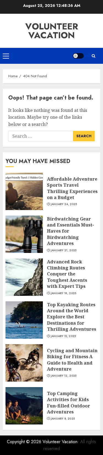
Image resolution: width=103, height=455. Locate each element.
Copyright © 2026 (25, 442)
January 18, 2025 (63, 293)
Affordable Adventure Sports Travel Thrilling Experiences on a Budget (72, 188)
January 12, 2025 (64, 376)
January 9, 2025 (63, 419)
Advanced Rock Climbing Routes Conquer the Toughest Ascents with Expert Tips (67, 274)
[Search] (93, 56)
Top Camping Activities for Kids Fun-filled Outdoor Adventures (68, 402)
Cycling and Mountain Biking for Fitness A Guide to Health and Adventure (72, 360)
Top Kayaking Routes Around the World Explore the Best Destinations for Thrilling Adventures (71, 317)
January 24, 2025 (64, 204)
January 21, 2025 (64, 250)
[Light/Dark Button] (78, 56)
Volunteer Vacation (51, 31)
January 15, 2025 (63, 336)
